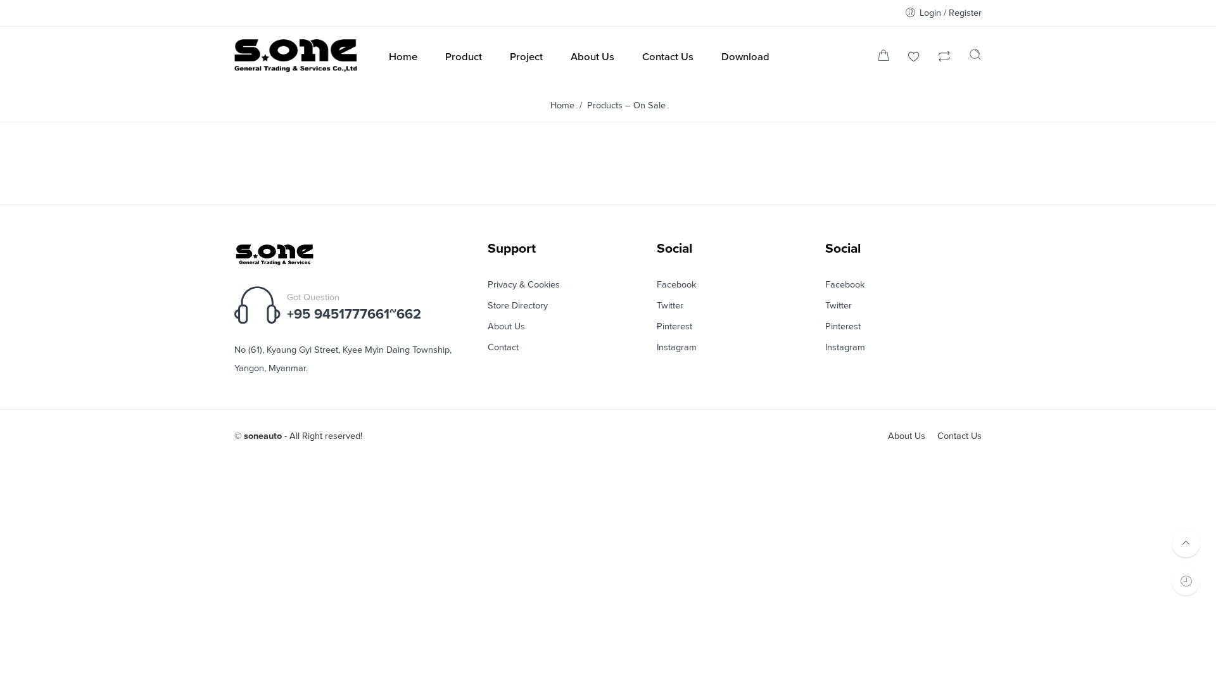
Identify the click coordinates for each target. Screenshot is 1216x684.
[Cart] (883, 58)
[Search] (975, 57)
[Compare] (944, 58)
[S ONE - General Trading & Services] (296, 58)
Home (562, 105)
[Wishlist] (914, 58)
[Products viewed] (1186, 581)
